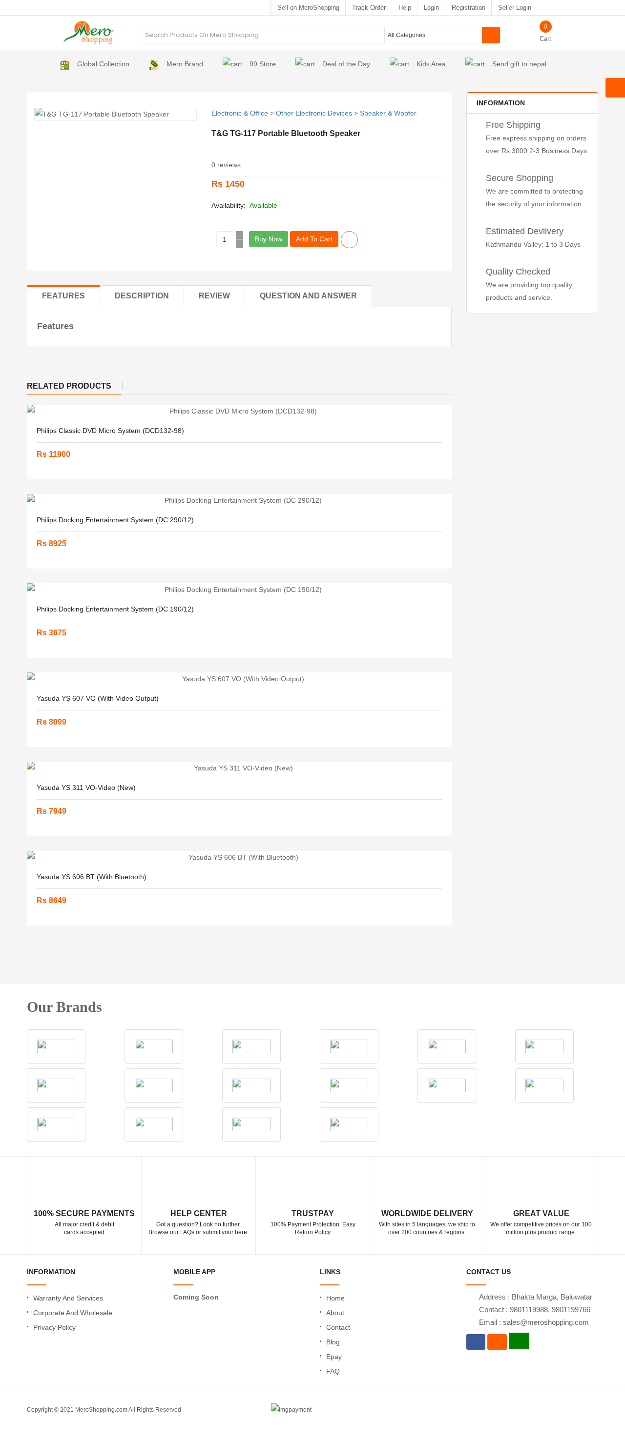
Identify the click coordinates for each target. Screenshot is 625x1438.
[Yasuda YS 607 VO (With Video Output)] (239, 678)
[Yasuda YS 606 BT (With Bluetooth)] (239, 857)
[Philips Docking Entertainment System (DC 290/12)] (239, 500)
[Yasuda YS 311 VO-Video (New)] (239, 768)
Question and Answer (308, 296)
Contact (338, 1327)
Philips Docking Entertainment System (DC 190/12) (115, 609)
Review (214, 296)
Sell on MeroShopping (308, 7)
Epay (334, 1356)
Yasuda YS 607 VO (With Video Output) (98, 698)
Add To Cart (314, 239)
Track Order (369, 7)
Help (404, 7)
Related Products (69, 386)
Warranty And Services (68, 1298)
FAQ (333, 1371)
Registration (468, 7)
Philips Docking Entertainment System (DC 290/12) (115, 520)
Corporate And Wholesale (72, 1313)
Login (431, 7)
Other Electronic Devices (314, 113)
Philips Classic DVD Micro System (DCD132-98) (110, 430)
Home (335, 1298)
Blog (333, 1342)
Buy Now (268, 239)
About (335, 1313)
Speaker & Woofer (388, 113)
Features (63, 296)
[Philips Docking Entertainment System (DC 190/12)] (239, 589)
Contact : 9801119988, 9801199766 (534, 1309)
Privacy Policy (54, 1327)
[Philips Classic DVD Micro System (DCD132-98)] (239, 411)
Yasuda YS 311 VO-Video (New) (86, 787)
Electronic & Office (239, 113)
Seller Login (514, 7)
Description (142, 296)
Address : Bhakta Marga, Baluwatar (535, 1297)
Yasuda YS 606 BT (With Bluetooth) (91, 877)
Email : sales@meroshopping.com (534, 1322)
